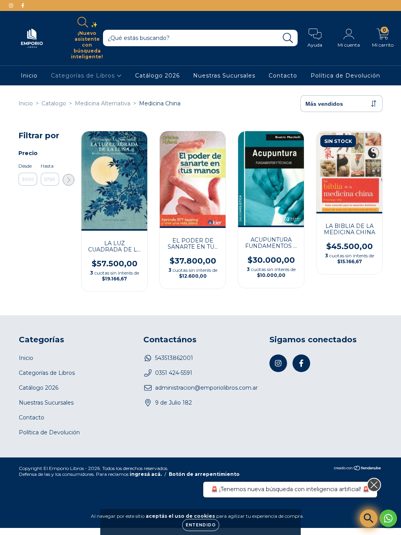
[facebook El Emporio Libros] (23, 5)
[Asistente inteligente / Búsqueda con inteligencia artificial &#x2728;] (369, 518)
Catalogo (54, 103)
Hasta (47, 166)
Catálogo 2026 (157, 75)
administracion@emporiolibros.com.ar (206, 387)
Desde (25, 166)
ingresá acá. (146, 474)
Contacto (283, 75)
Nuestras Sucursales (224, 75)
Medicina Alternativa (102, 103)
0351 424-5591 (173, 372)
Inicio (29, 75)
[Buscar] (288, 38)
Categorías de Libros (84, 75)
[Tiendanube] (357, 469)
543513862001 (174, 357)
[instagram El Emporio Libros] (12, 5)
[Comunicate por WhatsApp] (388, 518)
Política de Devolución (345, 75)
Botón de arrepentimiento (204, 474)
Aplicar (68, 180)
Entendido (201, 525)
